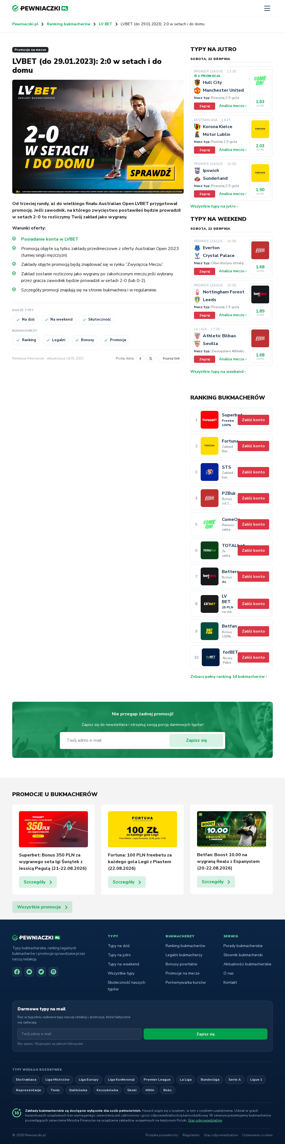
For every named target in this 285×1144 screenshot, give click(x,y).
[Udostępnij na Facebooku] (140, 358)
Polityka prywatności (162, 1135)
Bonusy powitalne (181, 964)
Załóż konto (253, 420)
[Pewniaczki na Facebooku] (17, 971)
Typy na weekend (123, 964)
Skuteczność (99, 319)
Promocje (118, 340)
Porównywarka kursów (186, 982)
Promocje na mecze (30, 50)
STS (226, 467)
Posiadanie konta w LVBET (49, 239)
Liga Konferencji (121, 1079)
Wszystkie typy (121, 973)
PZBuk (228, 493)
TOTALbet (228, 545)
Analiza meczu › (233, 105)
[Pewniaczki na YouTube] (29, 971)
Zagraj (204, 106)
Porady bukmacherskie (243, 945)
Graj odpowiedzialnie (205, 1120)
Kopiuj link (171, 358)
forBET (228, 652)
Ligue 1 (256, 1079)
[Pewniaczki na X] (41, 971)
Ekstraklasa (26, 1079)
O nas (228, 973)
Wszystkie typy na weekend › (218, 371)
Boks (167, 1090)
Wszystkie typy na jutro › (214, 206)
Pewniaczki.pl (25, 24)
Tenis (55, 1090)
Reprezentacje (28, 1090)
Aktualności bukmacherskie (247, 964)
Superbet (228, 415)
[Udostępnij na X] (151, 358)
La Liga (185, 1079)
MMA (150, 1090)
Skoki (131, 1090)
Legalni (58, 340)
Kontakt (230, 982)
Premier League (157, 1079)
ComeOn (228, 519)
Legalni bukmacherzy (184, 955)
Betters (228, 572)
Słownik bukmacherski (243, 955)
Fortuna (228, 441)
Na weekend (61, 319)
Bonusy (87, 340)
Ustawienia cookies (257, 1135)
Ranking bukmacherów (68, 24)
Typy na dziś (119, 945)
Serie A (235, 1079)
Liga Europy (89, 1079)
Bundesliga (210, 1079)
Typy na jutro (119, 955)
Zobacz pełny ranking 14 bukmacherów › (228, 676)
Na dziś (28, 319)
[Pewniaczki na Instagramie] (53, 971)
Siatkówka (78, 1090)
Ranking (29, 340)
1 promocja (209, 76)
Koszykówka (107, 1090)
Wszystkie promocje (39, 907)
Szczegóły (34, 882)
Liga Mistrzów (57, 1079)
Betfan (228, 626)
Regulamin (191, 1135)
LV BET (105, 24)
